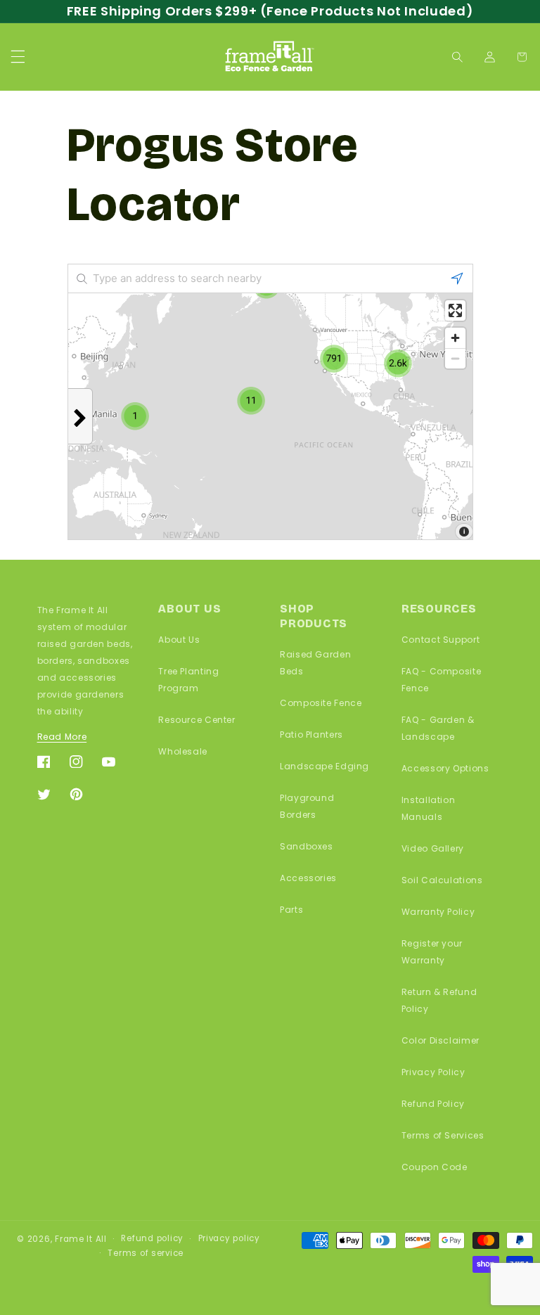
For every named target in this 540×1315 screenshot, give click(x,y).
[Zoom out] (455, 358)
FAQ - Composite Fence (441, 679)
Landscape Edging (324, 766)
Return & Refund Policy (439, 1000)
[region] (270, 416)
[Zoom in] (455, 338)
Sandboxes (306, 846)
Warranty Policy (438, 912)
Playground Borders (307, 806)
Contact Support (440, 640)
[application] (270, 416)
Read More (62, 737)
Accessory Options (445, 768)
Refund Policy (433, 1104)
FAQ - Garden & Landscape (438, 728)
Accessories (308, 878)
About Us (179, 640)
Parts (291, 910)
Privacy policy (229, 1238)
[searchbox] (270, 278)
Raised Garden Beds (315, 662)
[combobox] (270, 278)
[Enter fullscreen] (455, 310)
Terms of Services (442, 1135)
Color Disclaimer (440, 1040)
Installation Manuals (428, 808)
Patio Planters (311, 734)
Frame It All (81, 1239)
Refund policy (152, 1238)
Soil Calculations (442, 880)
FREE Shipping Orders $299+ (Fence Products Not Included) (270, 11)
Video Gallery (432, 848)
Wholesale (182, 751)
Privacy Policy (433, 1072)
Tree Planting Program (188, 679)
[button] (17, 57)
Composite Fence (320, 703)
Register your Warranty (432, 951)
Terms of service (146, 1253)
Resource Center (196, 720)
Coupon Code (434, 1167)
